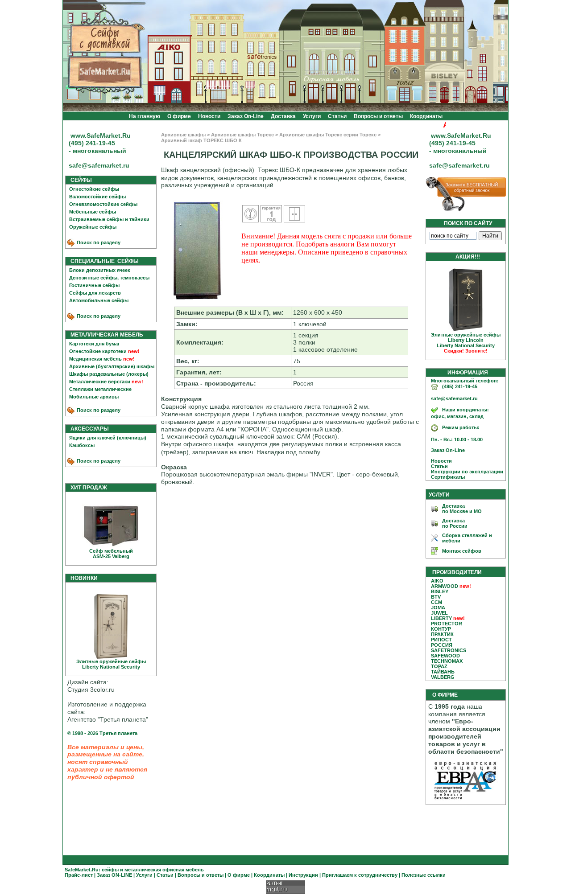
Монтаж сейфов (461, 551)
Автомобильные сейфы (98, 300)
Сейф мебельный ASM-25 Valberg (111, 553)
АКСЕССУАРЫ (87, 429)
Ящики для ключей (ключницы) (107, 437)
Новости (209, 116)
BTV (436, 596)
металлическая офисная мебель (164, 869)
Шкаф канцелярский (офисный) (207, 169)
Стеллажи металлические (100, 389)
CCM (436, 602)
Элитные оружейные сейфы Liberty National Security (111, 664)
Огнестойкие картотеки (98, 351)
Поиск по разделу (97, 242)
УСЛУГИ (439, 495)
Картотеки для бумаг (94, 343)
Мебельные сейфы (92, 211)
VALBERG (443, 677)
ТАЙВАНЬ (443, 671)
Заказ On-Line (246, 116)
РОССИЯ (441, 645)
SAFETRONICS (448, 650)
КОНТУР (441, 629)
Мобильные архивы (94, 396)
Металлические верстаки (99, 381)
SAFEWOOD (445, 655)
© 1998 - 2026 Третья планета (102, 733)
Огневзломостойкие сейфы (103, 204)
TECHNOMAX (447, 661)
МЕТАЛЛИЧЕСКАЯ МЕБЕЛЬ (104, 335)
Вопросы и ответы (378, 116)
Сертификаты (446, 477)
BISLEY (439, 591)
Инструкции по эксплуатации (465, 471)
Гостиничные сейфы (94, 285)
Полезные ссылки (423, 875)
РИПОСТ (441, 639)
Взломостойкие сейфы (97, 196)
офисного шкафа (208, 444)
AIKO (437, 580)
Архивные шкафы (183, 134)
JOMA (438, 607)
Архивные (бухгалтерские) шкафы (111, 366)
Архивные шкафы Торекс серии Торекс (328, 134)
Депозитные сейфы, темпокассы (109, 277)
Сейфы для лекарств (95, 293)
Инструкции (303, 875)
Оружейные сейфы (92, 227)
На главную (144, 116)
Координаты (426, 116)
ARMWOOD (444, 586)
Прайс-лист (79, 875)
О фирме (179, 116)
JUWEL (439, 613)
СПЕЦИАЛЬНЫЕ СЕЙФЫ (102, 261)
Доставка (283, 116)
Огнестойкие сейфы (94, 189)
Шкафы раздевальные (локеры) (109, 374)
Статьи (337, 116)
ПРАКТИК (442, 634)
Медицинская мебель (95, 358)
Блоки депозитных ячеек (99, 270)
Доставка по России (455, 523)
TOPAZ (439, 666)
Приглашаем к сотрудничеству (359, 875)
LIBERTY (441, 618)
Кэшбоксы (82, 445)
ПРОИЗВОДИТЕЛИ (457, 572)
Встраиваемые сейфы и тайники (109, 219)
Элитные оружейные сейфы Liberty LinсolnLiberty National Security (466, 342)
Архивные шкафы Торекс (242, 134)
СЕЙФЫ (79, 180)
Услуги (312, 116)
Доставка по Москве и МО (462, 508)
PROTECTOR (446, 623)
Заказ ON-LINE (114, 875)
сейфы (110, 869)
